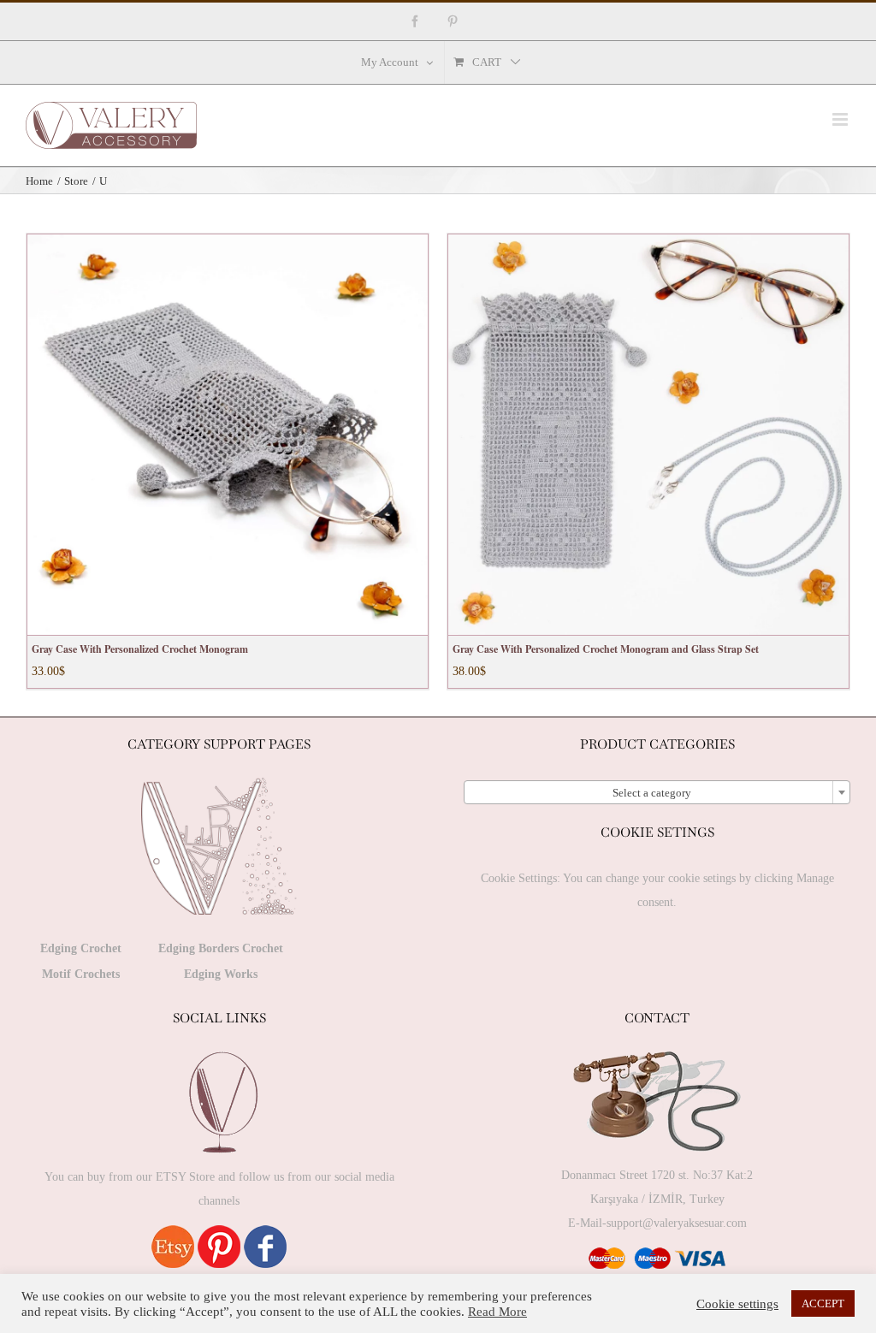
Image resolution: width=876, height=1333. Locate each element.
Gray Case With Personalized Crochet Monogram (140, 649)
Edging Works (220, 974)
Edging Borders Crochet (220, 948)
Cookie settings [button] (737, 1304)
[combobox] (657, 792)
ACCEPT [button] (823, 1303)
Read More (497, 1311)
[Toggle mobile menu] (841, 119)
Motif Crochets (81, 974)
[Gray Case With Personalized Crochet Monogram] (228, 435)
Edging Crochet (80, 948)
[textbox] (657, 793)
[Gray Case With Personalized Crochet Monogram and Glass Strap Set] (648, 435)
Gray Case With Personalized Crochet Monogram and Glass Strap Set (606, 649)
